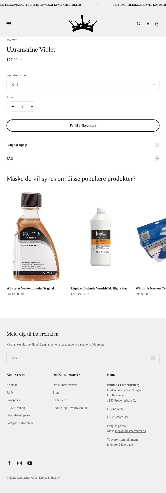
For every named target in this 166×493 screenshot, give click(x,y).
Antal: (10, 97)
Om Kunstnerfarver (64, 385)
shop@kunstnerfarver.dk (130, 431)
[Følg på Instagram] (19, 463)
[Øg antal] (32, 106)
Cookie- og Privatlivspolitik (70, 408)
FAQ (9, 392)
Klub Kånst (59, 400)
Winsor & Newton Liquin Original (30, 288)
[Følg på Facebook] (9, 463)
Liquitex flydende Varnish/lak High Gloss (99, 288)
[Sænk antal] (12, 106)
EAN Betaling (15, 408)
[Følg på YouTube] (30, 463)
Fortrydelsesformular (19, 423)
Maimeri (11, 40)
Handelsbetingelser (18, 415)
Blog (55, 392)
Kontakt (11, 385)
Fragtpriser (13, 400)
